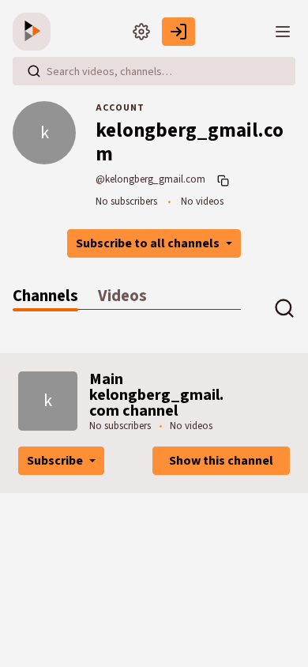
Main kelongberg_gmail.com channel (156, 395)
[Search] (34, 71)
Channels (45, 296)
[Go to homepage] (35, 32)
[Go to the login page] (178, 31)
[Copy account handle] (225, 180)
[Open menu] (282, 31)
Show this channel (221, 460)
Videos (122, 296)
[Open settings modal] (141, 31)
